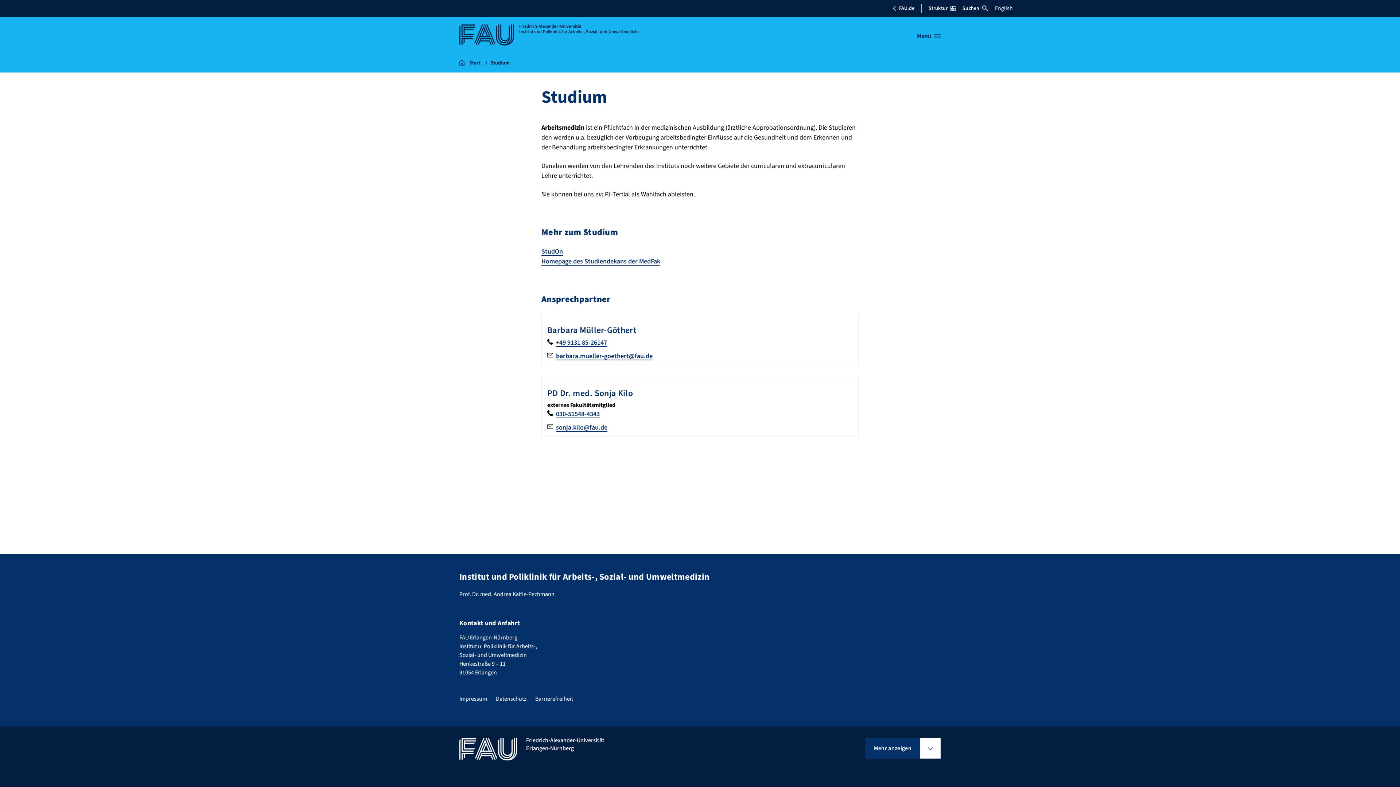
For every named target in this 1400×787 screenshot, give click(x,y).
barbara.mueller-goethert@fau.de (604, 356)
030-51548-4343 (578, 414)
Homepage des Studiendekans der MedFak (600, 261)
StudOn (552, 251)
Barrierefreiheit (554, 699)
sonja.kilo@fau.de (581, 427)
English (1004, 8)
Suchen (970, 8)
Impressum (473, 699)
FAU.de (906, 8)
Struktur (938, 8)
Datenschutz (511, 699)
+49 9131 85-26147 (581, 342)
